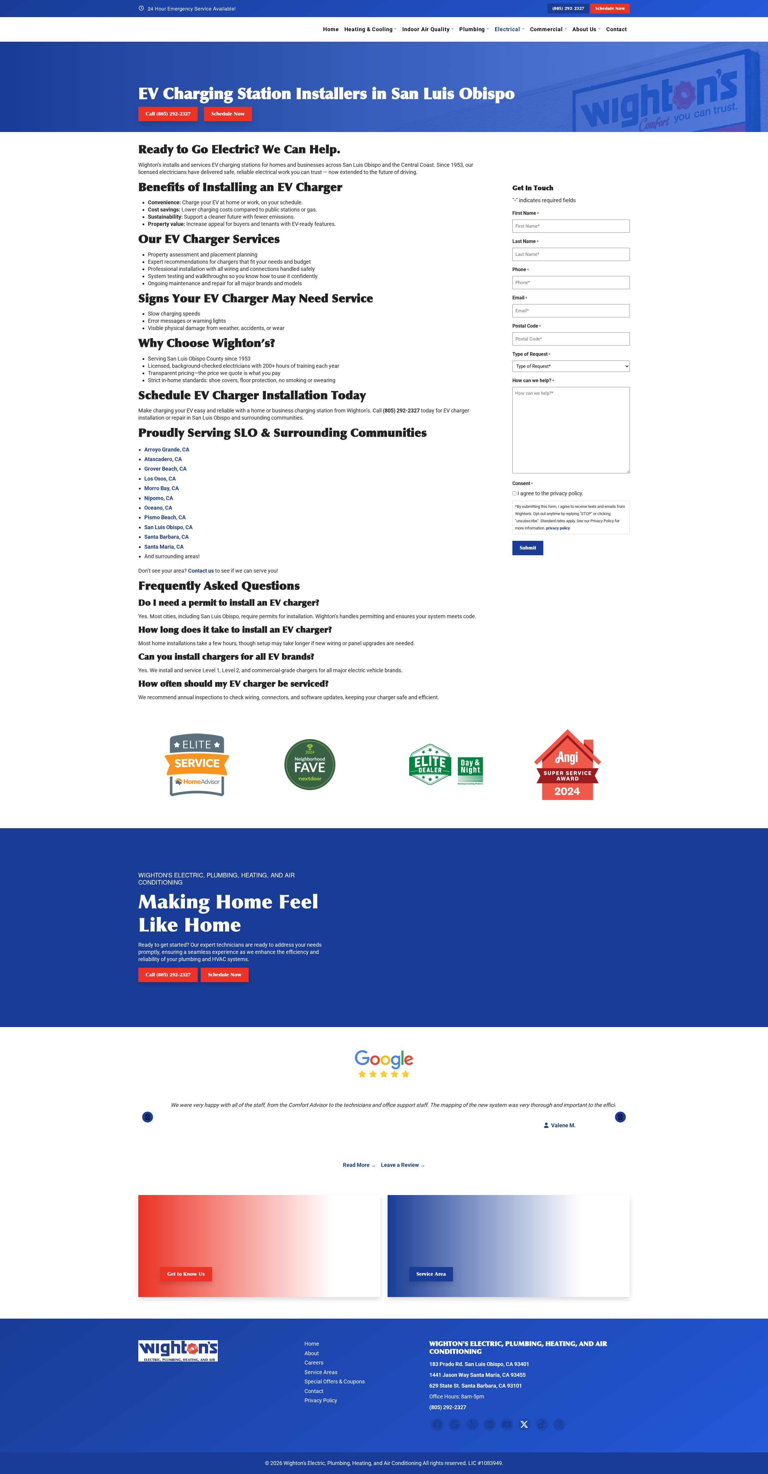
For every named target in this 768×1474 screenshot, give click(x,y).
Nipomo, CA (158, 498)
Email (519, 298)
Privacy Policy (320, 1400)
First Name (525, 213)
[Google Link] (454, 1424)
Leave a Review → (403, 1165)
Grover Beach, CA (165, 469)
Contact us (201, 571)
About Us (584, 29)
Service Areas (321, 1372)
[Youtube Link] (507, 1424)
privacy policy (558, 528)
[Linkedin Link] (489, 1424)
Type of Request (531, 354)
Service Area (431, 1274)
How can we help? (533, 380)
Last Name (525, 241)
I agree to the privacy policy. (551, 493)
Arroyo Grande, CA (166, 449)
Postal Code (526, 326)
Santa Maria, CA (164, 547)
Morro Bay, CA (161, 488)
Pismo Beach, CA (165, 517)
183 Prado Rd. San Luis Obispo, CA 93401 (479, 1364)
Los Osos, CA (160, 478)
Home (331, 29)
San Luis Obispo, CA (168, 527)
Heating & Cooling (368, 29)
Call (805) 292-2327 (168, 114)
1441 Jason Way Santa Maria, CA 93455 (477, 1375)
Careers (313, 1362)
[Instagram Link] (559, 1424)
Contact (616, 29)
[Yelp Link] (472, 1424)
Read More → (359, 1165)
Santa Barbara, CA (166, 537)
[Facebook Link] (437, 1424)
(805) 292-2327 (568, 8)
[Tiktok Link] (542, 1424)
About (311, 1353)
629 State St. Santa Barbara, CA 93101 (475, 1386)
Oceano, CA (158, 508)
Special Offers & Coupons (334, 1381)
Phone (520, 269)
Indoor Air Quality (425, 29)
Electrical (507, 29)
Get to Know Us (186, 1274)
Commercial (546, 29)
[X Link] (524, 1424)
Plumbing (472, 29)
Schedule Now (610, 8)
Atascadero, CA (163, 459)
